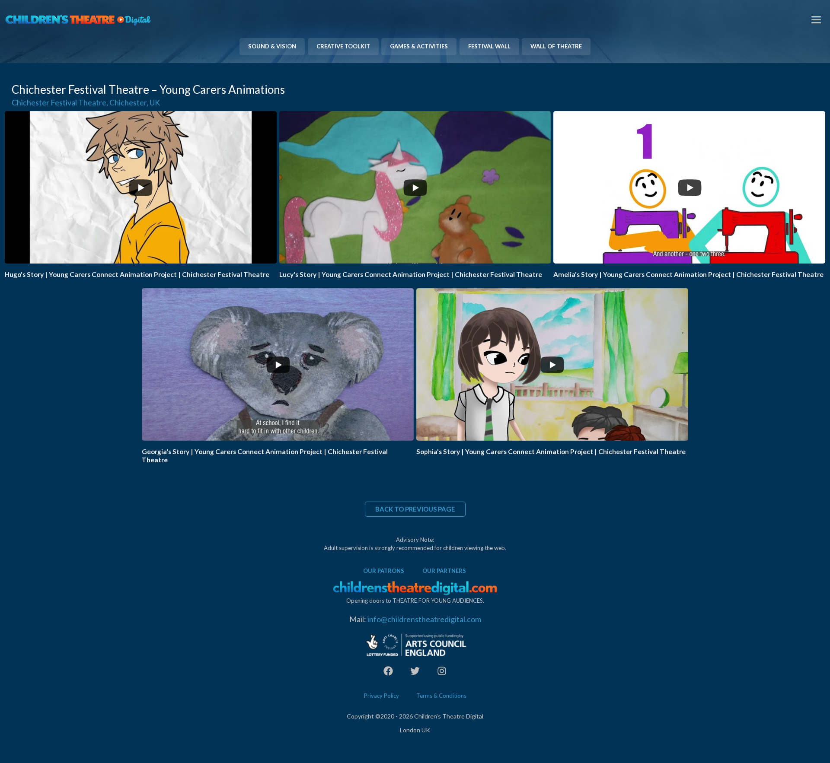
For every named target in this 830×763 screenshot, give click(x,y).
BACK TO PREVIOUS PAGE (415, 509)
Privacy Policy (381, 695)
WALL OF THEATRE (556, 46)
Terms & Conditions (441, 695)
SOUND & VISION (272, 46)
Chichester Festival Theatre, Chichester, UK (86, 102)
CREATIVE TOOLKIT (343, 46)
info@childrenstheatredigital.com (424, 619)
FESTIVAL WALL (489, 46)
